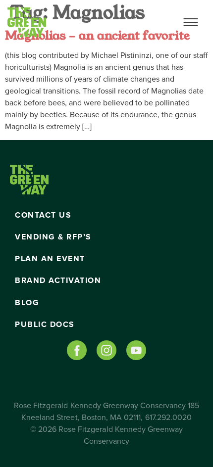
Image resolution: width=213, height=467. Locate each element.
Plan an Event (50, 259)
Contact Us (43, 215)
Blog (27, 303)
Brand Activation (58, 280)
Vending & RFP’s (53, 237)
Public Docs (45, 324)
